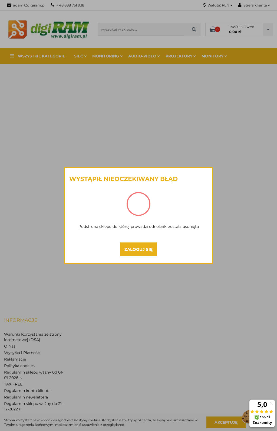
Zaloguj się (138, 249)
